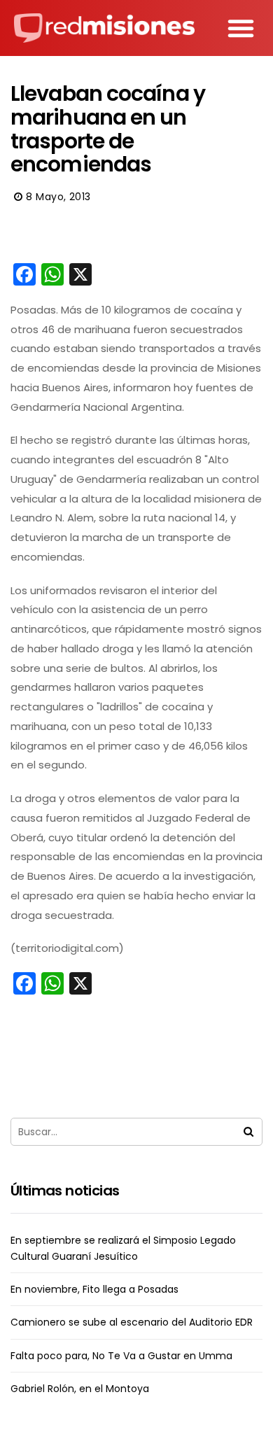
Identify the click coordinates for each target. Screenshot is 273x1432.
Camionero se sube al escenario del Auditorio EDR (131, 1322)
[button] (241, 28)
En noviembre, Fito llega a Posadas (94, 1289)
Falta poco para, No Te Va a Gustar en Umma (121, 1356)
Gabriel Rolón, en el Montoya (79, 1389)
